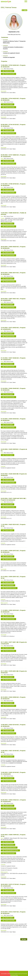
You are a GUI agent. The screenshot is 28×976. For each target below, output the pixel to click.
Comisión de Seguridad (9, 57)
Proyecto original (9, 71)
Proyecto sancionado (9, 73)
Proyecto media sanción (10, 588)
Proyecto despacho (9, 585)
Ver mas (24, 939)
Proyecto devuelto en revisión (11, 850)
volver (25, 10)
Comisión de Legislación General (11, 53)
